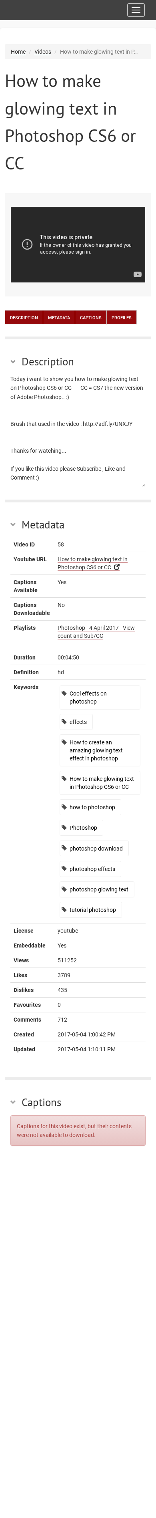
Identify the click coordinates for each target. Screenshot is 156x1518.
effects (78, 722)
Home (18, 51)
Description (24, 317)
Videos (42, 51)
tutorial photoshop (93, 910)
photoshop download (96, 848)
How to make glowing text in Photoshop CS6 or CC (102, 783)
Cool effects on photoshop (88, 697)
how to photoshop (92, 807)
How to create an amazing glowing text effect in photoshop (96, 750)
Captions (91, 317)
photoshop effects (92, 869)
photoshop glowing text (99, 889)
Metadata (59, 317)
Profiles (122, 317)
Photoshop (83, 828)
